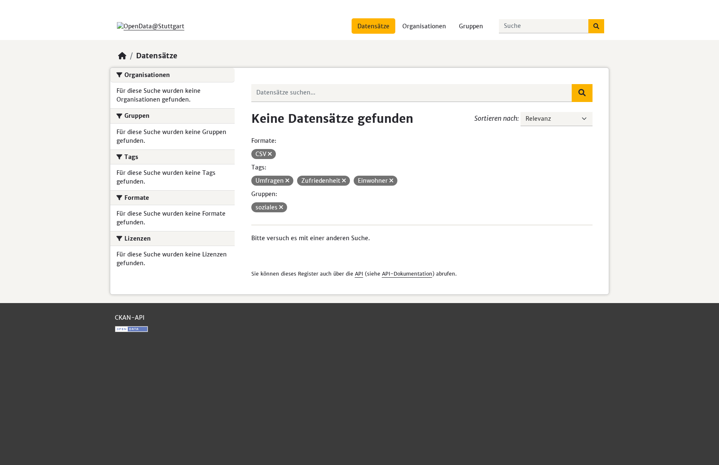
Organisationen (424, 26)
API (359, 274)
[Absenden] (596, 26)
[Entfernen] (270, 154)
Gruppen (471, 26)
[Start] (122, 55)
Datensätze (373, 26)
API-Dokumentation (407, 274)
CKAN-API (129, 317)
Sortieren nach (495, 118)
